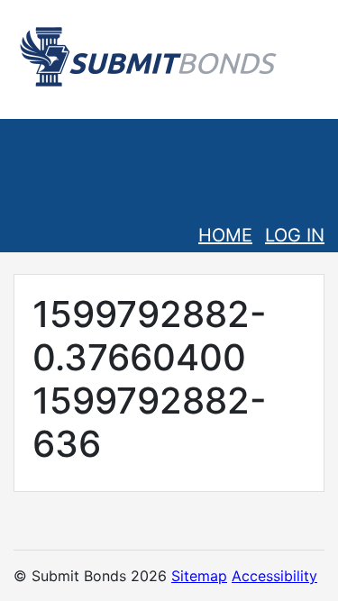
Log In (294, 235)
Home (225, 235)
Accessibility (274, 576)
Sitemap (199, 576)
